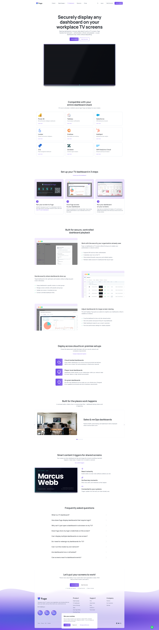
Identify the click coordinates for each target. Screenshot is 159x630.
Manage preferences (84, 625)
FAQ (91, 600)
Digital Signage (61, 3)
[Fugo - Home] (39, 3)
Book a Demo (74, 585)
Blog (91, 605)
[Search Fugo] (97, 3)
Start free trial (109, 3)
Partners (108, 600)
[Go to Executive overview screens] (82, 439)
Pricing (85, 3)
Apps (74, 607)
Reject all (75, 625)
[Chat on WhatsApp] (152, 627)
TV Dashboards (70, 3)
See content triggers (79, 463)
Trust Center (92, 609)
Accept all (67, 625)
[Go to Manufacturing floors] (80, 439)
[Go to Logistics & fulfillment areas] (79, 439)
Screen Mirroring (76, 605)
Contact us (92, 607)
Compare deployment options (79, 354)
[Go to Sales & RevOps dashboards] (77, 439)
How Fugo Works (76, 609)
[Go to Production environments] (81, 439)
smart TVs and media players (42, 210)
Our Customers (110, 603)
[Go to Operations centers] (78, 439)
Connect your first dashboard (79, 175)
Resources (79, 3)
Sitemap (108, 605)
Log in (102, 3)
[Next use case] (124, 424)
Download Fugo (76, 612)
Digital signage (76, 600)
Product (53, 3)
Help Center (92, 603)
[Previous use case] (34, 424)
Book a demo (119, 3)
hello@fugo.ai (42, 606)
